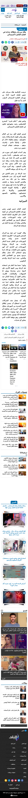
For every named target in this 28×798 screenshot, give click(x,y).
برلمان (24, 772)
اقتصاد (24, 768)
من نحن (18, 784)
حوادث (24, 747)
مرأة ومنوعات (23, 756)
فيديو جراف (23, 764)
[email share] (2, 42)
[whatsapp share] (6, 42)
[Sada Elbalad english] (3, 6)
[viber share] (15, 331)
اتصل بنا (10, 784)
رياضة (14, 747)
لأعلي (23, 730)
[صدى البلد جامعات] (13, 6)
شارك (16, 42)
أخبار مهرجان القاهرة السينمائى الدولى (14, 337)
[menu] (25, 10)
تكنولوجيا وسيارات (11, 768)
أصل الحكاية (12, 760)
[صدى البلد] (14, 10)
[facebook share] (12, 42)
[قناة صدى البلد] (25, 6)
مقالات (24, 776)
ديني (14, 756)
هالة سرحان (21, 334)
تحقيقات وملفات (11, 772)
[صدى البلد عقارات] (8, 6)
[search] (3, 10)
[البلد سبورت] (19, 6)
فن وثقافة (17, 24)
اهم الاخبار (17, 13)
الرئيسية (24, 13)
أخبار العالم (23, 760)
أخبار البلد (9, 13)
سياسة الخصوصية (14, 788)
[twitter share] (9, 42)
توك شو (13, 752)
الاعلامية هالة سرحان (9, 334)
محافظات (13, 764)
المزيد (3, 678)
